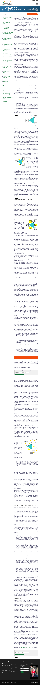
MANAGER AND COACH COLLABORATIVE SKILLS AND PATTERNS (7, 36)
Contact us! (13, 668)
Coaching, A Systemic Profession (8, 56)
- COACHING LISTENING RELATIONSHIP (6, 72)
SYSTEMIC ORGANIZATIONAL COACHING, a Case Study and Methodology (7, 17)
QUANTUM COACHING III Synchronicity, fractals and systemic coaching (7, 63)
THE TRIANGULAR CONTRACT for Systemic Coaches (8, 84)
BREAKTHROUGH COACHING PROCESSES (7, 30)
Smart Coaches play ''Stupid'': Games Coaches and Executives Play (8, 88)
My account (31, 4)
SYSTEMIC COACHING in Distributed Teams (6, 28)
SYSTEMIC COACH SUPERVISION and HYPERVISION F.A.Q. (8, 93)
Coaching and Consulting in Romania (7, 95)
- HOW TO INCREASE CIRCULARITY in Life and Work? (8, 45)
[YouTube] (37, 0)
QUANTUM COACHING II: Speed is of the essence (8, 61)
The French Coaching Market (7, 90)
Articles (36, 8)
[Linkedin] (34, 0)
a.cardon (4, 672)
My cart (28, 4)
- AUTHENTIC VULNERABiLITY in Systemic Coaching (7, 50)
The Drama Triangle (6, 85)
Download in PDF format (32, 14)
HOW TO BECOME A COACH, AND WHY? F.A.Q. (8, 67)
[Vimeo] (35, 0)
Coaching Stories (5, 99)
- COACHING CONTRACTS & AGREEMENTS (7, 77)
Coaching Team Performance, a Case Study (8, 20)
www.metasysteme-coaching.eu (26, 647)
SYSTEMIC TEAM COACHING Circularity (7, 23)
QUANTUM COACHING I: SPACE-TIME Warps (7, 58)
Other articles (5, 101)
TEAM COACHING (5, 81)
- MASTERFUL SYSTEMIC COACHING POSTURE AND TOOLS (8, 69)
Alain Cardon (13, 665)
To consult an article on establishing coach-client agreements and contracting (25, 357)
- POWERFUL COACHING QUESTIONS (6, 74)
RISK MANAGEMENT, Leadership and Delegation (8, 53)
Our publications (14, 667)
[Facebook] (32, 0)
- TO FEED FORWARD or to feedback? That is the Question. (8, 48)
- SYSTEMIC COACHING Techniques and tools (8, 80)
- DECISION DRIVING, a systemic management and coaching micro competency (8, 42)
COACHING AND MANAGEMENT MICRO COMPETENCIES (7, 39)
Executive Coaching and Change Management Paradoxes (8, 33)
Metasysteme (13, 664)
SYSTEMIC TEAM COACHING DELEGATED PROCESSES (7, 25)
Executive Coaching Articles (7, 54)
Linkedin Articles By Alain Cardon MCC (8, 98)
